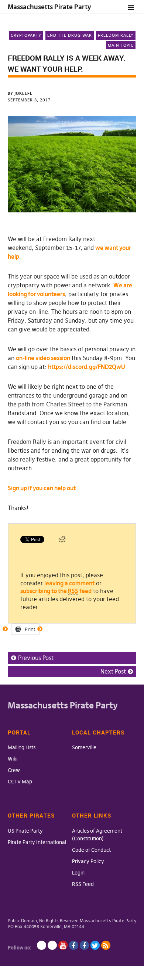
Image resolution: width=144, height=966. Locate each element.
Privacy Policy (88, 861)
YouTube (63, 945)
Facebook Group (84, 945)
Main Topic (121, 45)
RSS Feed (83, 884)
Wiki (12, 758)
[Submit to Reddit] (62, 541)
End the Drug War (69, 35)
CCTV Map (20, 781)
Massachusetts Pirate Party (49, 7)
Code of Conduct (91, 850)
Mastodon (52, 945)
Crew (14, 770)
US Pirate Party (25, 830)
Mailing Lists (21, 747)
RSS (105, 945)
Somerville (84, 747)
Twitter (95, 945)
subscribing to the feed (56, 591)
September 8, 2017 (29, 100)
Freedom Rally (116, 35)
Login (78, 872)
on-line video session (43, 358)
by (20, 93)
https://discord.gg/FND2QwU (86, 366)
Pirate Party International (37, 842)
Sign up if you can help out (42, 488)
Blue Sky (41, 945)
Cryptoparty (26, 35)
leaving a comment (69, 583)
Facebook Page (73, 945)
